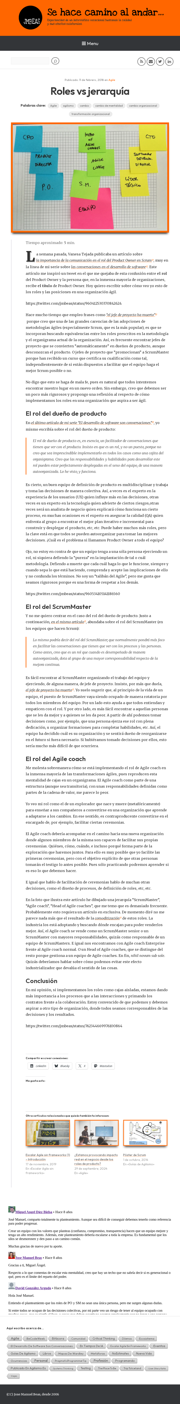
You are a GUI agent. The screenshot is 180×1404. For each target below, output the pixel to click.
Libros (47, 1353)
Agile (111, 80)
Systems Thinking (63, 1368)
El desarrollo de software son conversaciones (42, 1346)
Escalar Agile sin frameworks (128, 1346)
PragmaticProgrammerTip (70, 1360)
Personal (41, 1360)
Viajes (14, 1376)
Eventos (159, 1346)
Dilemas (127, 1338)
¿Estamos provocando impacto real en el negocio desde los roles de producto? (96, 1159)
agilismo (68, 105)
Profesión (101, 1360)
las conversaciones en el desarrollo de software (108, 267)
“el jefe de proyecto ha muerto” (130, 315)
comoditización (107, 918)
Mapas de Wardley (71, 1353)
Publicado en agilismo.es (28, 1368)
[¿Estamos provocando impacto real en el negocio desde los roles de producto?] (96, 1135)
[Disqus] (90, 1259)
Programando (125, 1361)
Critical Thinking (104, 1338)
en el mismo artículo (67, 622)
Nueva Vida (144, 1353)
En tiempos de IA (91, 1346)
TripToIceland (132, 1368)
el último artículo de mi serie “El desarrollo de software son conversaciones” (91, 423)
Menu (92, 43)
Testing (86, 1368)
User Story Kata (157, 1368)
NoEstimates (120, 1353)
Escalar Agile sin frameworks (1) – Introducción (48, 1157)
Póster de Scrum (134, 1155)
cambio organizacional (143, 105)
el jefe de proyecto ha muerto (49, 690)
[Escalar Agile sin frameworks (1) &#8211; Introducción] (48, 1135)
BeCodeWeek (36, 1338)
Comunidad (78, 1338)
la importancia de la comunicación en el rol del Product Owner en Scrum (94, 260)
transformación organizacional (91, 114)
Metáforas (98, 1353)
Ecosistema (146, 1338)
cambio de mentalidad (109, 105)
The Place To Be (107, 1368)
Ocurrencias (19, 1360)
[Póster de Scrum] (145, 1135)
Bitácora (58, 1338)
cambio (84, 105)
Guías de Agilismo (23, 1353)
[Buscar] (55, 60)
